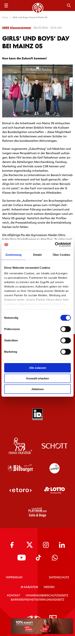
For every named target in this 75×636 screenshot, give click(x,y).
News (5, 17)
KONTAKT (13, 595)
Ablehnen (37, 389)
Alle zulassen (37, 367)
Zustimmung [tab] (13, 254)
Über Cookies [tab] (61, 254)
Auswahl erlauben (37, 378)
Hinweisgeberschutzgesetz (47, 595)
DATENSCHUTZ (59, 577)
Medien (49, 587)
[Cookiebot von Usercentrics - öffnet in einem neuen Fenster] (55, 244)
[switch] (65, 329)
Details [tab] (37, 254)
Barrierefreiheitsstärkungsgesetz (37, 599)
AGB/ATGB (30, 587)
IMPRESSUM (14, 577)
